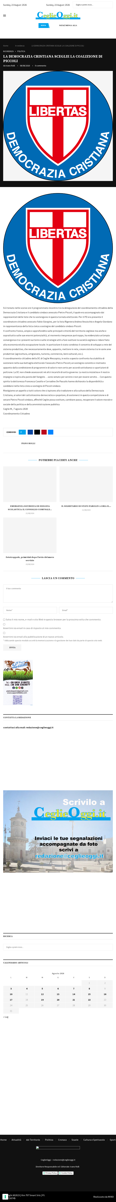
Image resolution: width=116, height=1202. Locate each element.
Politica (21, 51)
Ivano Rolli (10, 65)
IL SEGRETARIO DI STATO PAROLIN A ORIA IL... (86, 506)
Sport (113, 1139)
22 (89, 999)
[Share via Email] (50, 432)
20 (58, 999)
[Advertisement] (58, 760)
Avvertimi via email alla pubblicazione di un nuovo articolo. (33, 636)
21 (73, 999)
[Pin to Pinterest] (44, 432)
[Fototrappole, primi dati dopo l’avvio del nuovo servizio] (29, 535)
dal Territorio (33, 1139)
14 (73, 994)
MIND (111, 1196)
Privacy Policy (51, 1173)
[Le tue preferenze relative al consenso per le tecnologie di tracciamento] (5, 1197)
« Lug (5, 1016)
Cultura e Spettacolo (94, 1139)
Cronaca (62, 1139)
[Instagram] (54, 1182)
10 (11, 994)
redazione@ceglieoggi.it (39, 727)
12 (42, 994)
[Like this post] (23, 432)
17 (11, 999)
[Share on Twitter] (37, 432)
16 (105, 994)
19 (42, 999)
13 (58, 994)
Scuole (75, 1139)
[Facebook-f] (46, 1182)
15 (89, 994)
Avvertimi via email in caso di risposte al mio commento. (32, 628)
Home (5, 45)
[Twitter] (62, 1182)
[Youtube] (71, 1182)
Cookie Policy (66, 1173)
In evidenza (19, 45)
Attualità (16, 1139)
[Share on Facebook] (30, 432)
